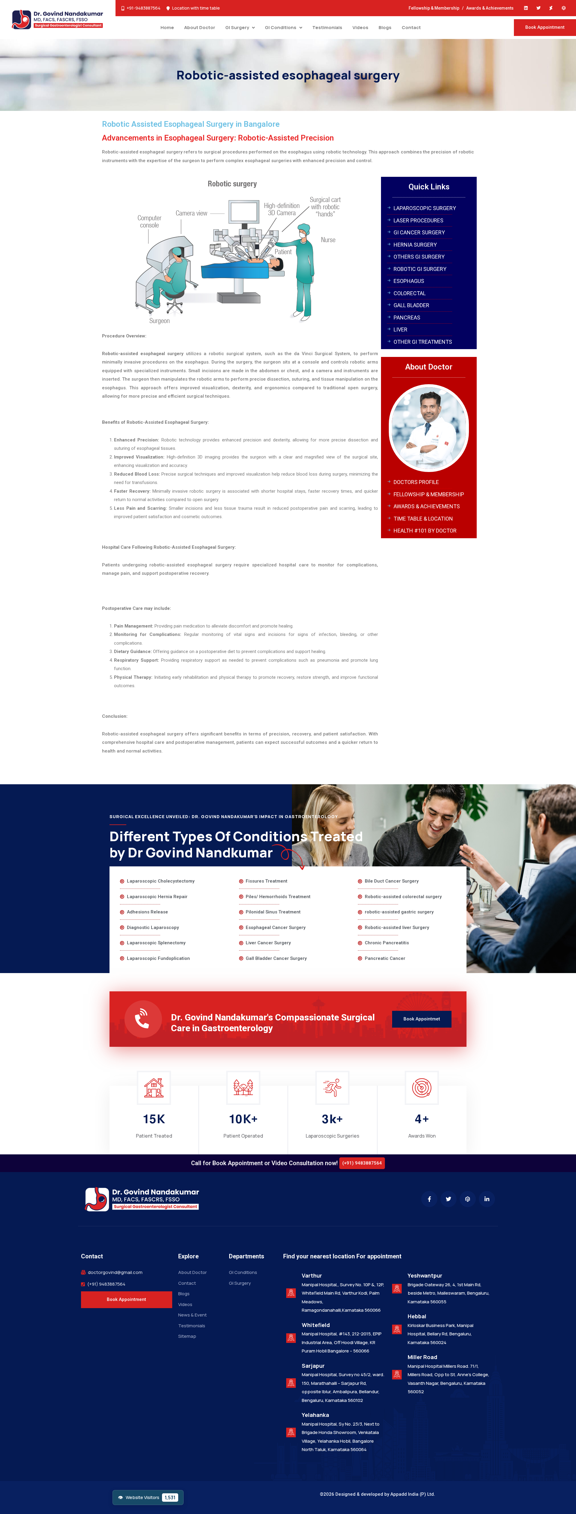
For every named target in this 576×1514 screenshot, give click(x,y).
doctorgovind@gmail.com (115, 1272)
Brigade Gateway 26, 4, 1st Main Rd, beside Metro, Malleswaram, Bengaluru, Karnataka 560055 (449, 1293)
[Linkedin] (526, 8)
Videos (360, 27)
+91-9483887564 (143, 8)
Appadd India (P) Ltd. (412, 1494)
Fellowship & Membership (434, 8)
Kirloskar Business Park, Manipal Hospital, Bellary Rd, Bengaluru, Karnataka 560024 (440, 1334)
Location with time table (196, 8)
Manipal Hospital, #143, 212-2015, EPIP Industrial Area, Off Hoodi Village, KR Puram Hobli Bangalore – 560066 (342, 1342)
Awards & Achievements (490, 8)
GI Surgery (237, 27)
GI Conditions (280, 27)
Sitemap (187, 1336)
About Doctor (199, 27)
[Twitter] (538, 8)
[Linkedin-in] (487, 1199)
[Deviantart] (551, 8)
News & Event (192, 1315)
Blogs (385, 27)
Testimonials (327, 27)
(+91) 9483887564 (106, 1284)
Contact (411, 27)
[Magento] (563, 8)
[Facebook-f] (429, 1199)
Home (167, 27)
